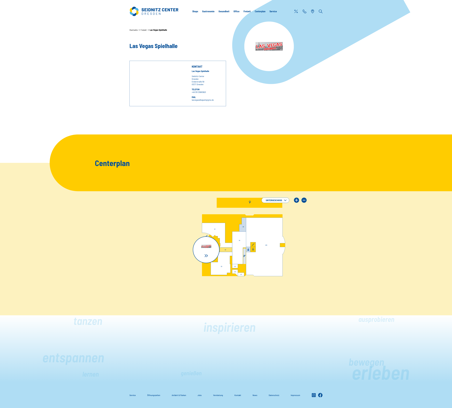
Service (273, 11)
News (255, 395)
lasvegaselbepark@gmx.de (203, 100)
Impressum (295, 395)
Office (236, 11)
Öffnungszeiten (153, 395)
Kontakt (237, 395)
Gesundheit (224, 11)
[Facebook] (320, 396)
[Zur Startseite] (153, 11)
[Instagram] (314, 396)
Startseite (133, 30)
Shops (195, 11)
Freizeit (247, 11)
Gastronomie (208, 11)
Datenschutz (274, 395)
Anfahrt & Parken (179, 395)
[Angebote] (296, 11)
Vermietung (218, 395)
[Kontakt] (312, 11)
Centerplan (260, 11)
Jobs (200, 395)
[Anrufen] (304, 11)
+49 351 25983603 (199, 92)
